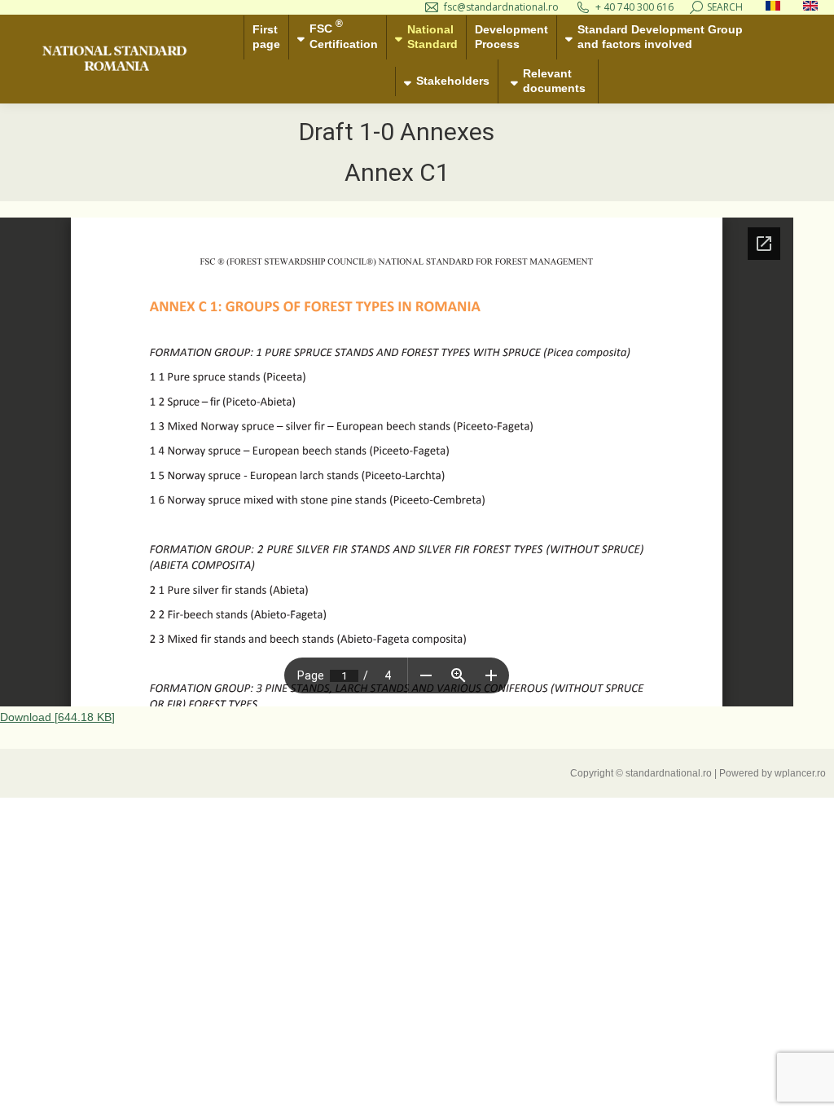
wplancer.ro (800, 773)
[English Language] (810, 7)
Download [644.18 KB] (57, 717)
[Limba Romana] (773, 7)
